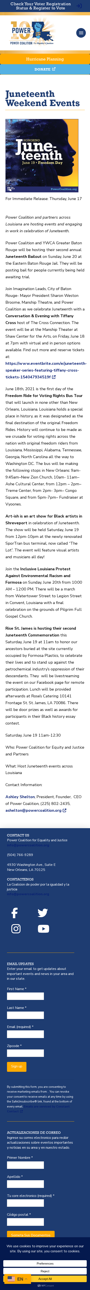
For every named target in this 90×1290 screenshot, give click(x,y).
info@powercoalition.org (28, 845)
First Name (16, 989)
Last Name (16, 1007)
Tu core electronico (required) (30, 1195)
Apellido (15, 1176)
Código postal (19, 1214)
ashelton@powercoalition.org (33, 810)
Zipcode (14, 1046)
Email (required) (20, 1026)
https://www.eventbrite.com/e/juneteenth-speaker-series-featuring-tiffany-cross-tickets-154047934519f (46, 370)
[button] (81, 33)
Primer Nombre (20, 1157)
